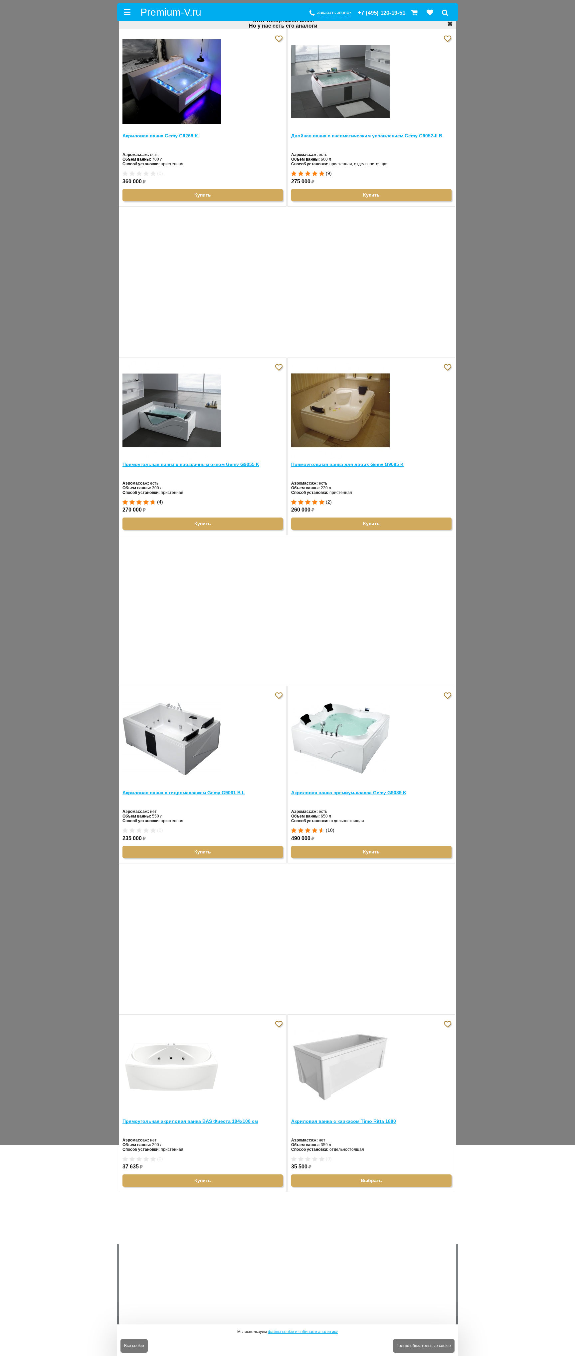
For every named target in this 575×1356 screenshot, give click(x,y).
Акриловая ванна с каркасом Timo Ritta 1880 (343, 1121)
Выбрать (371, 1180)
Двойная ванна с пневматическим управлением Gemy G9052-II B (366, 135)
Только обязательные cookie (424, 1345)
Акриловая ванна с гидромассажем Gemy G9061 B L (183, 792)
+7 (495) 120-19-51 (381, 13)
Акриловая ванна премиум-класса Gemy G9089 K (348, 792)
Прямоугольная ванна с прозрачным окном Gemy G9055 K (190, 464)
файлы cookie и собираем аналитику (303, 1331)
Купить (202, 195)
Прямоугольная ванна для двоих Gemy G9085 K (347, 464)
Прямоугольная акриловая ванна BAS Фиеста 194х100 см (190, 1121)
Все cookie (134, 1345)
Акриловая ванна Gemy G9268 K (160, 135)
